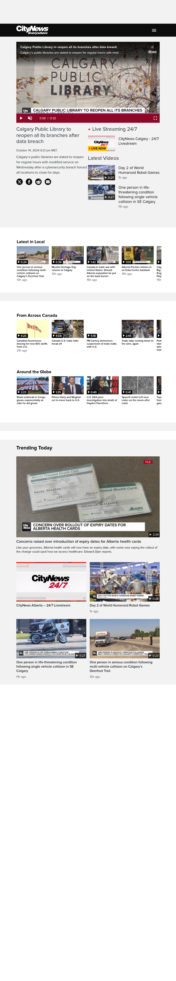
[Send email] (48, 182)
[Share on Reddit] (38, 182)
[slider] (88, 113)
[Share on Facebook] (29, 182)
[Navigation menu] (154, 30)
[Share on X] (19, 182)
